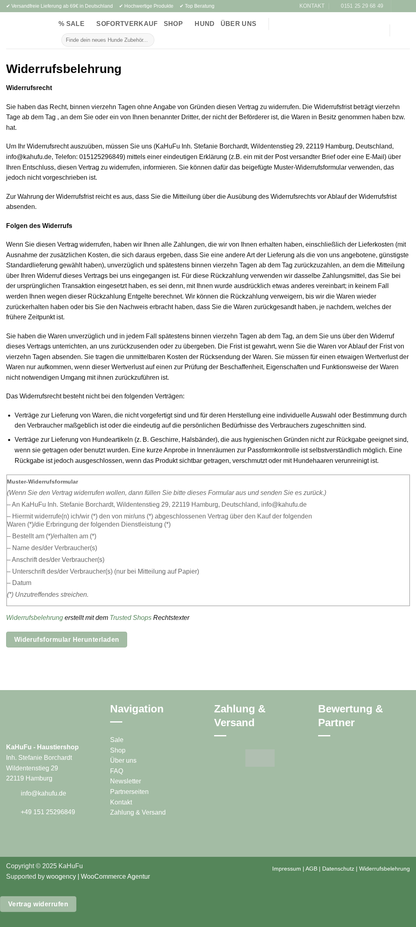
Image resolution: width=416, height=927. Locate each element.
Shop (173, 23)
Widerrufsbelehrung (34, 617)
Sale (117, 739)
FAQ (116, 771)
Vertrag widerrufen (38, 904)
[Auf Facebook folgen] (398, 6)
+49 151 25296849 (48, 812)
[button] (372, 30)
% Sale (71, 23)
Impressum (286, 868)
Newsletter (125, 781)
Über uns (239, 23)
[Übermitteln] (147, 40)
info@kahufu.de (43, 793)
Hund (204, 23)
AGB (311, 868)
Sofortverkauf (127, 23)
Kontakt (121, 802)
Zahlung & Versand (138, 812)
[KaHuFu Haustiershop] (20, 30)
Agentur (138, 876)
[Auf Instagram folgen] (405, 6)
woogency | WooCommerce (86, 876)
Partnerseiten (129, 791)
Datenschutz (338, 868)
